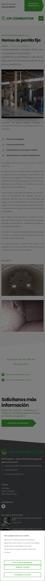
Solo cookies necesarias (22, 563)
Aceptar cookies (22, 567)
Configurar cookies (22, 575)
